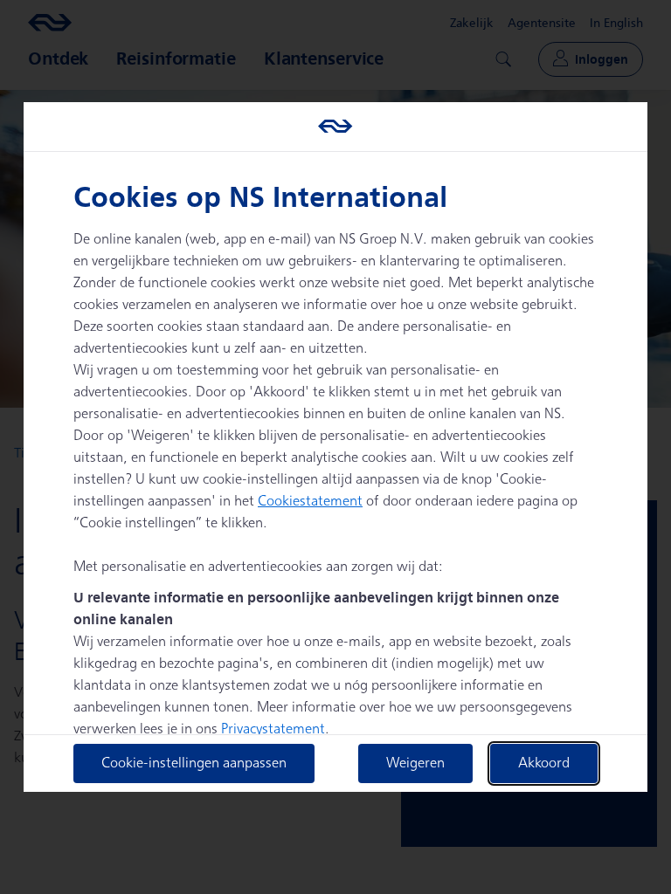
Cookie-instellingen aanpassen (194, 763)
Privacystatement (273, 729)
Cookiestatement (310, 501)
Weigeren (415, 763)
